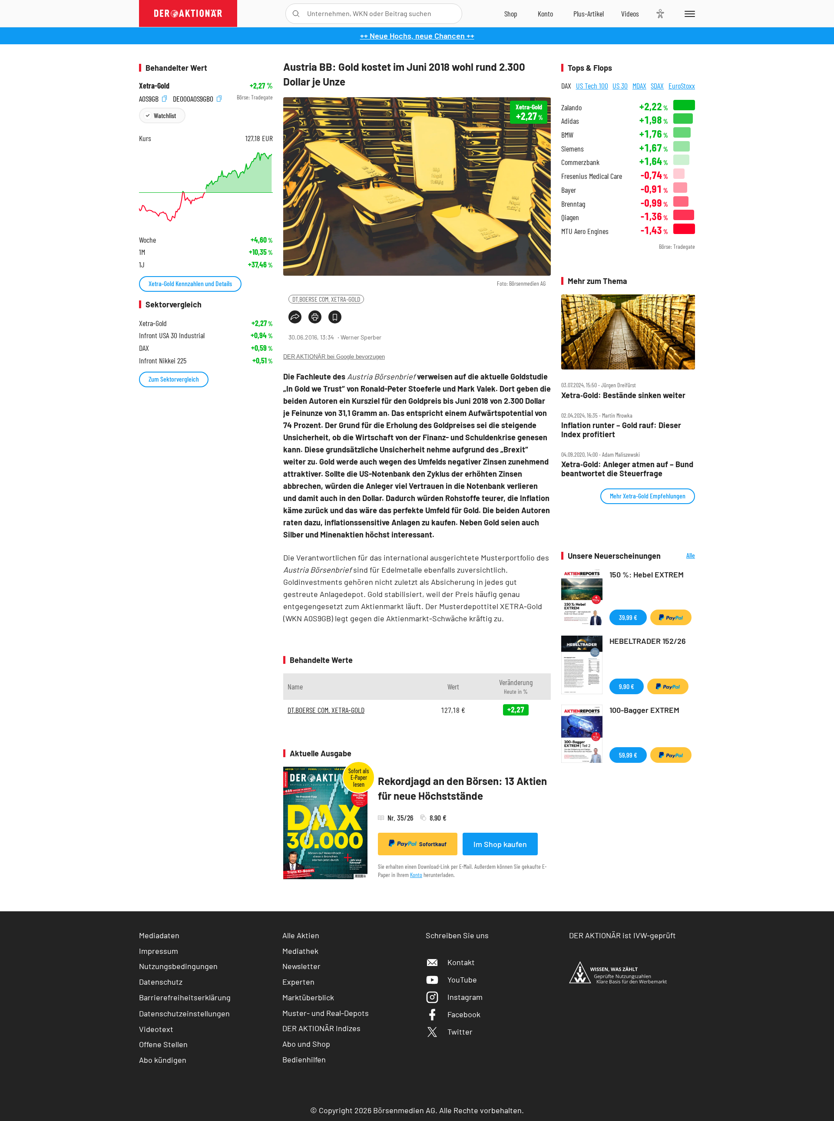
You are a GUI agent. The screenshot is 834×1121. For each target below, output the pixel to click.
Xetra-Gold (154, 85)
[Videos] (630, 13)
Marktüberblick (308, 997)
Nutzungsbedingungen (178, 966)
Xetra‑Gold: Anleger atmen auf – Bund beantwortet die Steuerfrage (627, 469)
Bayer (568, 190)
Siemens (572, 148)
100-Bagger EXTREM (644, 710)
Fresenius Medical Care (591, 176)
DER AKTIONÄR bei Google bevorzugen (334, 356)
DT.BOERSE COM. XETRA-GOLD (326, 299)
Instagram (465, 997)
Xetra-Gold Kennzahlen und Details (190, 283)
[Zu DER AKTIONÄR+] (588, 13)
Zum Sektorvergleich (174, 379)
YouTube (462, 979)
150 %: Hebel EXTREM (646, 574)
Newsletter (301, 966)
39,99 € (628, 617)
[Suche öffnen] (296, 13)
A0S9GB (149, 97)
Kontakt (461, 962)
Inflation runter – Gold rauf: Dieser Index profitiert (621, 430)
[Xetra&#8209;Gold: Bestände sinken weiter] (628, 332)
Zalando (571, 107)
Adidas (570, 120)
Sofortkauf (433, 844)
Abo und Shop (306, 1043)
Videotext (156, 1029)
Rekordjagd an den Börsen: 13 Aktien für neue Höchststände (462, 788)
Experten (298, 981)
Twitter (460, 1031)
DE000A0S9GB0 (194, 97)
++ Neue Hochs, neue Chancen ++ (417, 35)
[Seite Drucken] (314, 316)
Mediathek (300, 951)
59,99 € (628, 755)
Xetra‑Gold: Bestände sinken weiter (623, 395)
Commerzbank (580, 162)
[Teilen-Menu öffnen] (294, 316)
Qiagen (570, 217)
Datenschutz (160, 981)
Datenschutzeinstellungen (184, 1013)
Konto (416, 874)
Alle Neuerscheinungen (680, 555)
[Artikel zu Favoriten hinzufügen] (334, 316)
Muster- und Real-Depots (325, 1013)
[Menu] (688, 13)
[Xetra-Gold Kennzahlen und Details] (206, 186)
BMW (567, 134)
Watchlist (165, 115)
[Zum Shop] (511, 13)
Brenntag (573, 203)
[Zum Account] (545, 13)
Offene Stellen (163, 1044)
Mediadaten (159, 935)
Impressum (158, 951)
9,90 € (626, 686)
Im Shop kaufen (500, 844)
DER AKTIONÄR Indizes (321, 1028)
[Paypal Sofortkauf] (671, 617)
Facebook (463, 1014)
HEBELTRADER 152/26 (647, 641)
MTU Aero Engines (585, 231)
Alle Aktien (300, 935)
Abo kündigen (162, 1060)
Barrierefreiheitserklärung (185, 997)
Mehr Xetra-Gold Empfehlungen (647, 495)
